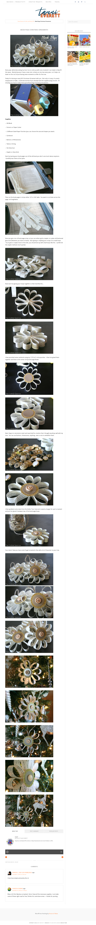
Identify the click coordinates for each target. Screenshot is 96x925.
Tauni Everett (48, 11)
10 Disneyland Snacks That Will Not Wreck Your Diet (84, 64)
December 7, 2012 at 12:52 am (19, 874)
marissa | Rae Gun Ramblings (22, 872)
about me (15, 831)
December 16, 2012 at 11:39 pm (19, 890)
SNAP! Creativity (40, 922)
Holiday (16, 862)
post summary (34, 831)
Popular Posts (53, 831)
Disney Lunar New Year (84, 46)
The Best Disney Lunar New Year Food (72, 47)
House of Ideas (53, 913)
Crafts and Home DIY (29, 21)
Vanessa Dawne (17, 888)
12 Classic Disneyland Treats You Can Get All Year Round (73, 64)
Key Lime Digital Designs (54, 922)
